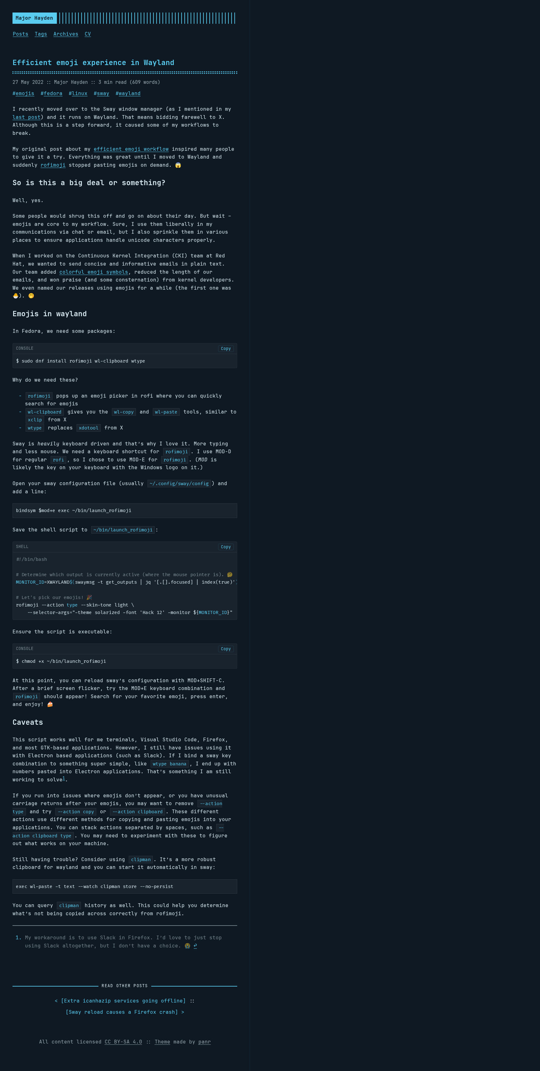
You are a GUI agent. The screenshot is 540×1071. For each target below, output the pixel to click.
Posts (20, 34)
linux (80, 93)
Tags (41, 34)
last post (26, 117)
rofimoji (53, 165)
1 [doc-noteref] (63, 778)
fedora (53, 93)
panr (204, 1041)
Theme (162, 1041)
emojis (25, 93)
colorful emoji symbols (93, 272)
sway (103, 93)
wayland (130, 93)
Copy (226, 348)
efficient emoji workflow (131, 149)
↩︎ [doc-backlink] (195, 945)
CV (88, 34)
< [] (120, 1000)
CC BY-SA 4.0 (123, 1041)
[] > (125, 1012)
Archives (65, 34)
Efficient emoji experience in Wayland (93, 62)
